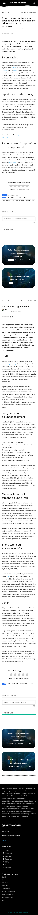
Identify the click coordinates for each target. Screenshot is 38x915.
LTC (13, 200)
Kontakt (4, 840)
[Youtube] (3, 867)
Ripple (15, 70)
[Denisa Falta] (3, 27)
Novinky (4, 12)
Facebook (8, 853)
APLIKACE (10, 197)
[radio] (11, 186)
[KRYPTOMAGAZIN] (18, 3)
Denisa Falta (8, 26)
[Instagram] (3, 856)
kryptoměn (12, 162)
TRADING (28, 200)
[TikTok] (3, 861)
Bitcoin (14, 68)
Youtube (8, 868)
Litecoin (4, 70)
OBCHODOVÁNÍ (20, 200)
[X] (3, 864)
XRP (33, 200)
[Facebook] (3, 853)
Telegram (8, 859)
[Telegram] (3, 859)
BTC (16, 197)
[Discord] (3, 850)
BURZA (20, 197)
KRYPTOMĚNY (6, 200)
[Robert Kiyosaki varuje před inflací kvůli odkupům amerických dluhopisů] (18, 255)
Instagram (8, 856)
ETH (25, 197)
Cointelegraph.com (13, 195)
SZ (8, 12)
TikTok (7, 862)
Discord (7, 850)
